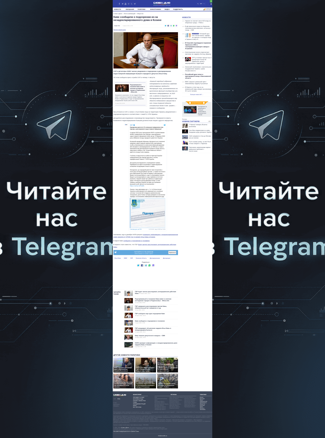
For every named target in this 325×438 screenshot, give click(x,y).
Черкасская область (189, 404)
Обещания (130, 9)
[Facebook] (119, 3)
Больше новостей (196, 94)
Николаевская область (175, 404)
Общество (140, 13)
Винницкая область (159, 401)
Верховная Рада (138, 399)
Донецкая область (159, 405)
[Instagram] (128, 3)
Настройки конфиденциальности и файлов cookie (126, 431)
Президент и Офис (138, 397)
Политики (141, 9)
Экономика (202, 409)
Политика (202, 405)
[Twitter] (131, 3)
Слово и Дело (117, 13)
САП (131, 258)
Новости (117, 9)
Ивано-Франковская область (176, 397)
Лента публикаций (129, 13)
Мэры (135, 405)
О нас (115, 402)
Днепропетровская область (162, 404)
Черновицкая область (189, 406)
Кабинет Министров (139, 400)
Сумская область (188, 397)
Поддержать (178, 9)
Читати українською (119, 30)
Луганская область (174, 401)
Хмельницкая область (189, 402)
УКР (201, 3)
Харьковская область (189, 400)
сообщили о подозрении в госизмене (136, 241)
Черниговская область (190, 405)
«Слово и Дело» (125, 427)
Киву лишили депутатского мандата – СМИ (150, 336)
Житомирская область (160, 406)
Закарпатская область (160, 408)
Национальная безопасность (203, 402)
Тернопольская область (190, 398)
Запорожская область (160, 409)
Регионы (174, 394)
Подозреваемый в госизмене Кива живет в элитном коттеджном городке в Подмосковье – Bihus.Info (137, 88)
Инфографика (155, 9)
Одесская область (174, 405)
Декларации (166, 258)
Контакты (116, 404)
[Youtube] (125, 3)
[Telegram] (122, 3)
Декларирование (155, 258)
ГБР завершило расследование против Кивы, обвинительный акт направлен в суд (151, 308)
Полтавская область (174, 406)
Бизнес (201, 397)
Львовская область (174, 402)
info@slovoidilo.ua (162, 435)
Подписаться (172, 252)
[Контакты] (211, 3)
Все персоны (137, 407)
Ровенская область (174, 408)
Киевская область (141, 258)
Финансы (202, 408)
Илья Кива (118, 258)
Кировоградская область (175, 400)
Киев (156, 397)
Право (201, 406)
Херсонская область (189, 401)
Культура (202, 398)
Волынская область (160, 402)
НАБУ (125, 258)
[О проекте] (211, 1)
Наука (201, 400)
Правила (116, 406)
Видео (167, 9)
